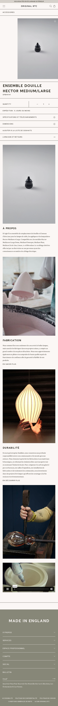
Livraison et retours (12, 137)
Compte (6, 656)
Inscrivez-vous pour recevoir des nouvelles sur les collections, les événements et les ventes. (28, 685)
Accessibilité (7, 698)
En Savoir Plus (9, 364)
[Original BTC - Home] (29, 6)
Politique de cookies (48, 698)
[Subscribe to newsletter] (54, 679)
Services (7, 640)
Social (6, 664)
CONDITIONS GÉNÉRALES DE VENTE (20, 701)
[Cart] (54, 6)
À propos (7, 632)
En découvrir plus (11, 480)
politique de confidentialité (26, 698)
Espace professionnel (14, 648)
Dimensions (8, 124)
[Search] (51, 6)
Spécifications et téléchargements (20, 117)
